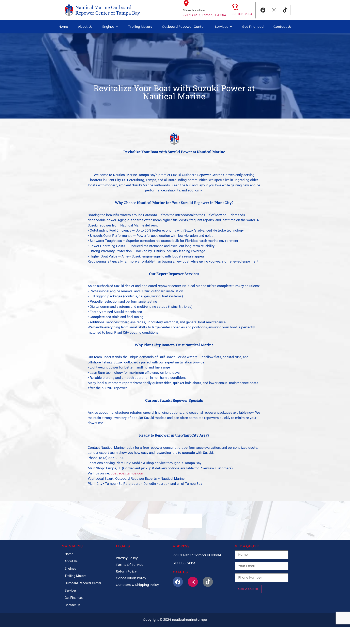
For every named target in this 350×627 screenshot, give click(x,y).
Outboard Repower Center (183, 26)
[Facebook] (263, 10)
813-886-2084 (242, 14)
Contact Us (282, 26)
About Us (85, 26)
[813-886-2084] (235, 7)
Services (221, 26)
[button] (110, 26)
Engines (108, 26)
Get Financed (253, 26)
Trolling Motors (140, 26)
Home (63, 26)
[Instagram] (274, 10)
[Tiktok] (285, 10)
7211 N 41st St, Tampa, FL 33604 (204, 15)
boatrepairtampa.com (127, 473)
